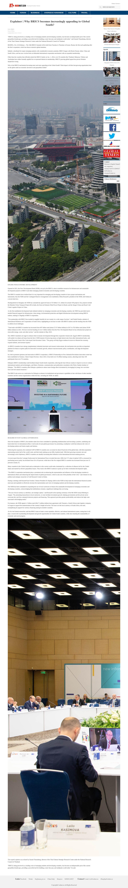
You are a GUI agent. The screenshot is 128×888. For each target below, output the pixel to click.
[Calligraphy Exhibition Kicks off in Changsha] (111, 60)
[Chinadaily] (111, 113)
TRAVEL (84, 13)
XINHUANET (69, 879)
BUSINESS (35, 13)
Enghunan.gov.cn (40, 879)
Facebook (23, 879)
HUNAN (23, 13)
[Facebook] (111, 131)
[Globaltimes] (111, 157)
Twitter (31, 879)
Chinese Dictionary (110, 179)
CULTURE (72, 13)
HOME (12, 13)
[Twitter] (111, 139)
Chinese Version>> (116, 3)
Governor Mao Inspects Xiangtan (111, 44)
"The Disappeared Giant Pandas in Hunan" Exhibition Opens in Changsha (111, 81)
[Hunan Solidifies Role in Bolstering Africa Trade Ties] (111, 94)
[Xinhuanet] (111, 122)
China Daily (51, 879)
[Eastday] (111, 148)
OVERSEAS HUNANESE (54, 13)
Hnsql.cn (59, 879)
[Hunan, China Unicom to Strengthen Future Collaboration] (111, 26)
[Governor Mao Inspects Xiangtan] (111, 42)
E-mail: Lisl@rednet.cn (91, 879)
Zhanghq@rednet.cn (107, 879)
